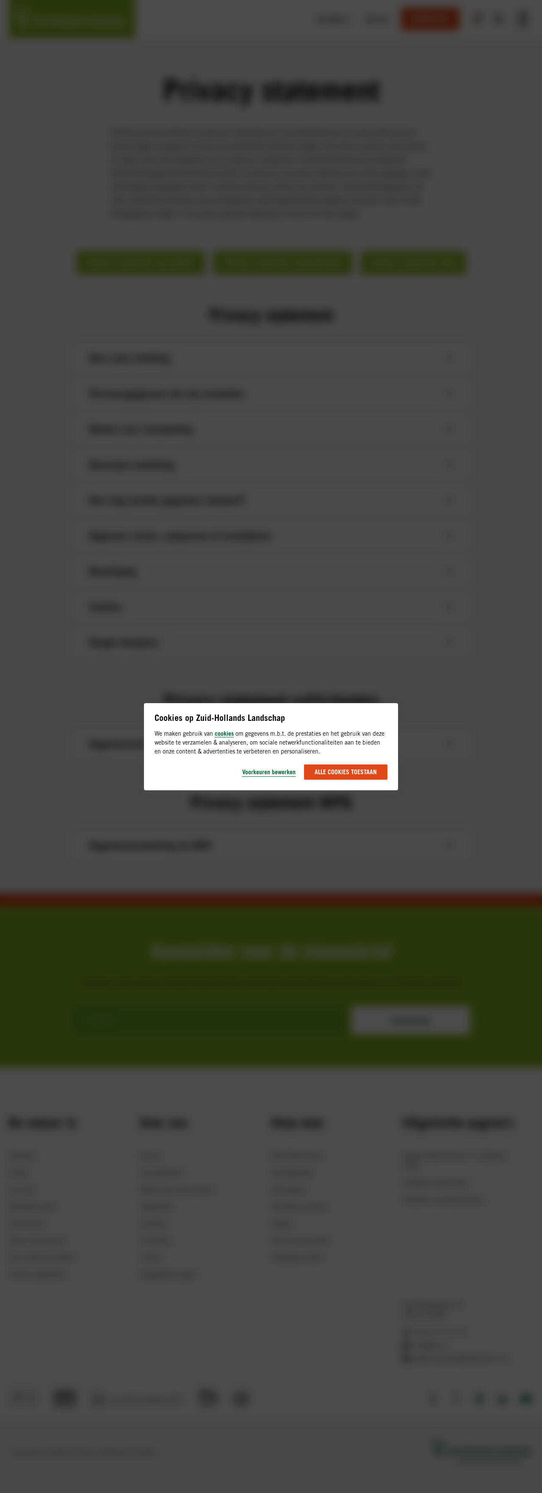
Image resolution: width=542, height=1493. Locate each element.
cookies (224, 733)
